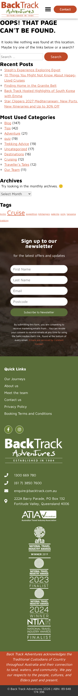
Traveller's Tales (16, 164)
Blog (7, 123)
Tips (7, 128)
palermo (55, 214)
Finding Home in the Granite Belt (30, 85)
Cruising (10, 159)
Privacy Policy (15, 406)
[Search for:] (21, 56)
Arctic (3, 214)
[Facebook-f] (8, 430)
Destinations (14, 154)
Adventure (12, 133)
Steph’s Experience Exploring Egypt (32, 70)
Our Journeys (14, 379)
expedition (31, 214)
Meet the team (16, 393)
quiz (7, 138)
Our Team (12, 170)
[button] (48, 9)
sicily (63, 214)
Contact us (12, 400)
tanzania (71, 214)
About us (11, 386)
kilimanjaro (44, 214)
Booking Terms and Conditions (28, 413)
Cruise (16, 212)
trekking (4, 220)
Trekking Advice (16, 144)
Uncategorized (15, 149)
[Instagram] (19, 430)
